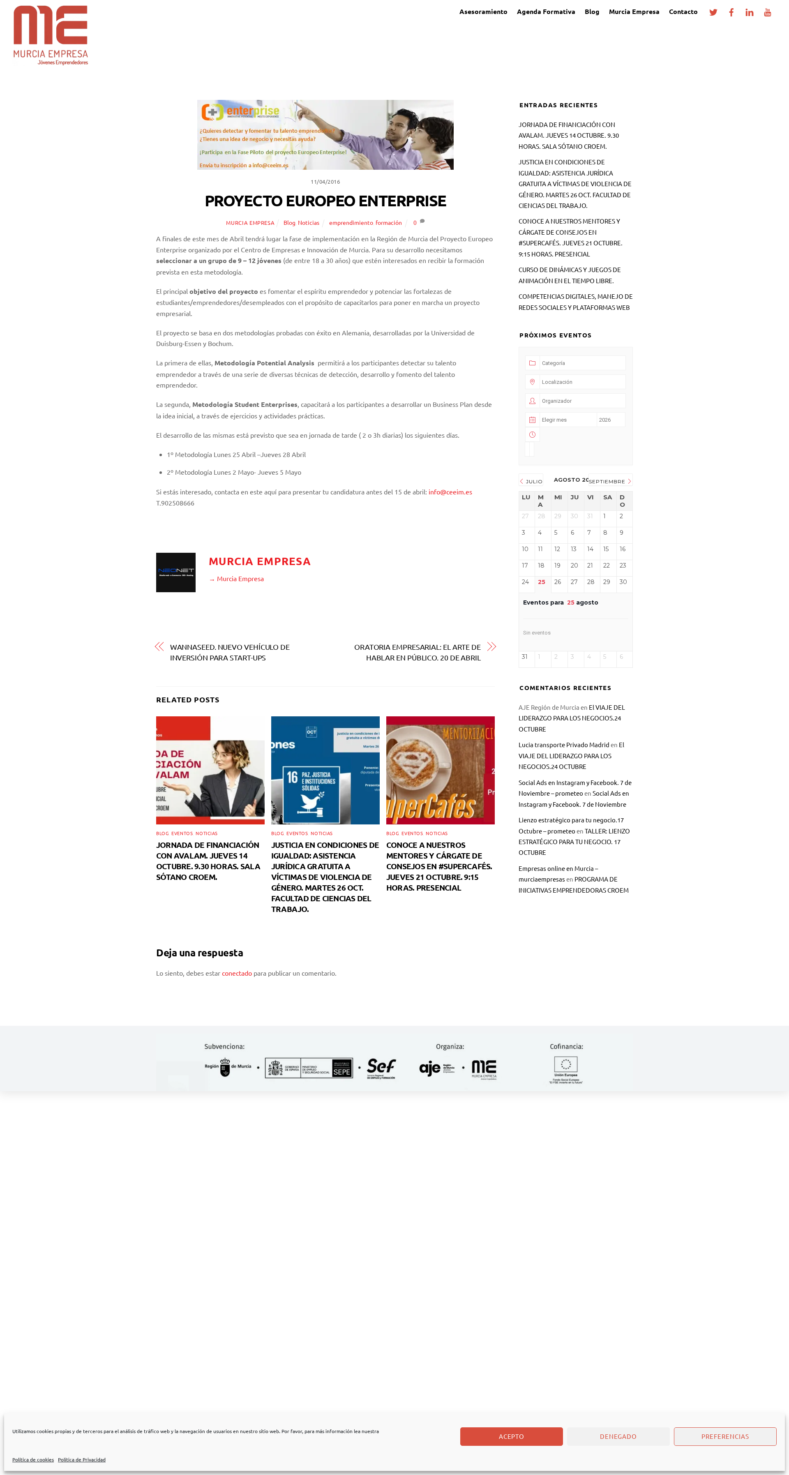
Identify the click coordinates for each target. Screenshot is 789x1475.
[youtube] (767, 10)
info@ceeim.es (450, 491)
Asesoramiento (483, 11)
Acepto (512, 1436)
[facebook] (731, 10)
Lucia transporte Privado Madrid (564, 744)
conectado (237, 973)
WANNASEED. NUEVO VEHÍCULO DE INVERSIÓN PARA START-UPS (230, 652)
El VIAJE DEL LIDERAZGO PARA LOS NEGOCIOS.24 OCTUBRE (572, 718)
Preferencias (725, 1436)
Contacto (683, 11)
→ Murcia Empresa (236, 578)
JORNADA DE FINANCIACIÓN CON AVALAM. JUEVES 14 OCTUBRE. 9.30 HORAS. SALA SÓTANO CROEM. (208, 861)
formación (389, 222)
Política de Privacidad (82, 1459)
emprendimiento (351, 222)
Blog (592, 11)
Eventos (182, 833)
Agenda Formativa (546, 11)
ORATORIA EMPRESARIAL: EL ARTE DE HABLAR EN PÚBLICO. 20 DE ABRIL (417, 652)
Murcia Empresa (634, 11)
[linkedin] (749, 10)
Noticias (308, 222)
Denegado (618, 1436)
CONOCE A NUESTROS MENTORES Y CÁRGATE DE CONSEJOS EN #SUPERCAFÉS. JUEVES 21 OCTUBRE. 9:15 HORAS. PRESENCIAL (439, 866)
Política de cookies (33, 1459)
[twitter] (713, 10)
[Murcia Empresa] (51, 61)
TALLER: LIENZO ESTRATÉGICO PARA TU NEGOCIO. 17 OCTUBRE (574, 841)
